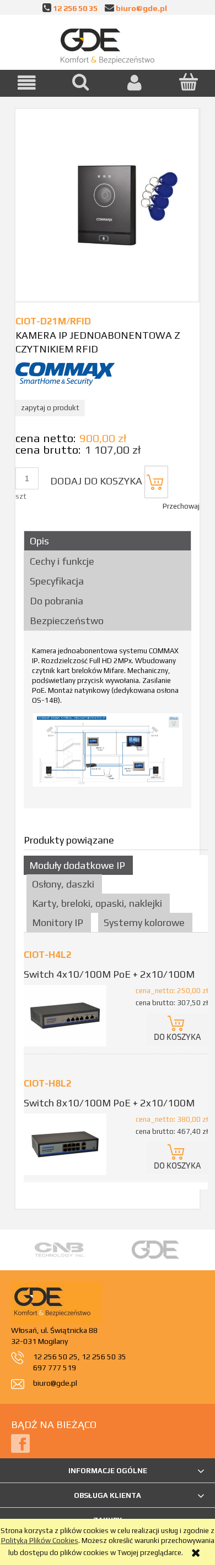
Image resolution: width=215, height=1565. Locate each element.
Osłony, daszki (63, 884)
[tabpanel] (107, 723)
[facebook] (20, 1443)
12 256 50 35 (75, 8)
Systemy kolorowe (144, 922)
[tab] (107, 541)
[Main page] (107, 44)
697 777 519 (54, 1367)
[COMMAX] (65, 373)
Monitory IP (57, 922)
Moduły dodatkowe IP (77, 865)
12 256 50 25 (55, 1356)
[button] (27, 83)
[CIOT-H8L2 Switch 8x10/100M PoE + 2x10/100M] (70, 1144)
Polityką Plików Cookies (39, 1540)
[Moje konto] (135, 83)
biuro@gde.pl (141, 8)
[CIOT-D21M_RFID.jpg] (106, 205)
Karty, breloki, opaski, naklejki (97, 903)
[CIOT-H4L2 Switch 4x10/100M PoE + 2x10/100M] (70, 1015)
